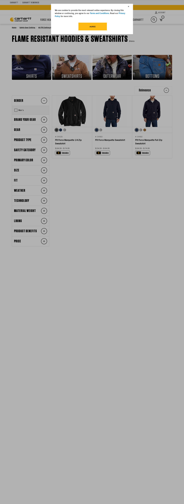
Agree (93, 26)
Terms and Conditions (99, 13)
